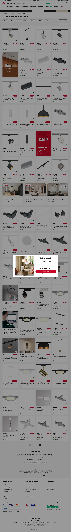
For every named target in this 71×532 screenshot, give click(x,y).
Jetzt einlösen (46, 271)
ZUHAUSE (46, 268)
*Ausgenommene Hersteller (46, 273)
